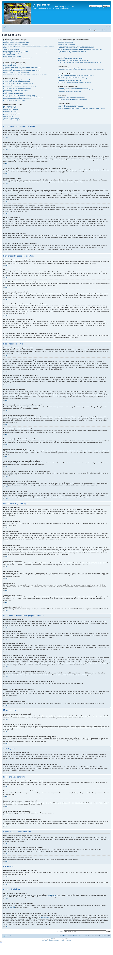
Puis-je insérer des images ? (11, 111)
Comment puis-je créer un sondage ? (13, 85)
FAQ (92, 30)
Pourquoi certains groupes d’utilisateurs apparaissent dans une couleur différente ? (80, 49)
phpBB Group (52, 895)
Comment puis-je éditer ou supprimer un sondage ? (17, 88)
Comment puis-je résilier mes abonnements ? (70, 91)
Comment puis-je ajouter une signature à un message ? (18, 83)
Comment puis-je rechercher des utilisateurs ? (70, 80)
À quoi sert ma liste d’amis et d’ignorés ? (68, 68)
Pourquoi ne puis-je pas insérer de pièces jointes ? (16, 92)
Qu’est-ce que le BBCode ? (10, 106)
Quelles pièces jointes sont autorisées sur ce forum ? (72, 97)
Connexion (107, 30)
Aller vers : (60, 931)
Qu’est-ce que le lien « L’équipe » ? (67, 53)
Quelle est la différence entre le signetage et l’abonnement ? (73, 88)
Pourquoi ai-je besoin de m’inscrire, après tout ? (16, 42)
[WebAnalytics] (2, 943)
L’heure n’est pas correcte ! (10, 65)
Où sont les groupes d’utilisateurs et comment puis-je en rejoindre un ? (76, 46)
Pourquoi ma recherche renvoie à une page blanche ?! (72, 79)
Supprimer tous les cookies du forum (77, 935)
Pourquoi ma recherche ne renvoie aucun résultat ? (71, 77)
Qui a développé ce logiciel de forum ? (68, 105)
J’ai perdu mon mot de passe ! (11, 49)
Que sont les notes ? (8, 116)
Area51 (12, 907)
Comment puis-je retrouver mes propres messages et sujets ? (74, 82)
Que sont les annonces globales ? (12, 113)
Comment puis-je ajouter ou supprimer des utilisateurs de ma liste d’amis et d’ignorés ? (81, 69)
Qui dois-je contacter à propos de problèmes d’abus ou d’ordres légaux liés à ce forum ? (81, 108)
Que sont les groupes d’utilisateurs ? (67, 44)
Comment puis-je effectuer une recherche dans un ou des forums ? (76, 75)
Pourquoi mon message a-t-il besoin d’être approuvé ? (17, 98)
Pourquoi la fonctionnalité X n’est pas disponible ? (71, 106)
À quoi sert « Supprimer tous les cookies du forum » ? (17, 58)
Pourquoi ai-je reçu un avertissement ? (13, 93)
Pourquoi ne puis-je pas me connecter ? (14, 41)
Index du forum (9, 27)
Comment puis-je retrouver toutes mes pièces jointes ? (72, 99)
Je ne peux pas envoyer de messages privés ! (70, 58)
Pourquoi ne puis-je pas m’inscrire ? (12, 56)
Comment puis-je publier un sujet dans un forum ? (16, 80)
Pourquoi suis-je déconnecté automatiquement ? (16, 44)
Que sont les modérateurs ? (65, 42)
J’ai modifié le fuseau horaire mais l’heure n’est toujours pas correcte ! (21, 67)
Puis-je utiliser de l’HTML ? (10, 108)
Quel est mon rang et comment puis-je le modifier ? (16, 72)
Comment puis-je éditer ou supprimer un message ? (17, 81)
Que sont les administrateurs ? (66, 41)
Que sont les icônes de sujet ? (11, 120)
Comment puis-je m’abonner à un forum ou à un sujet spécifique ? (75, 90)
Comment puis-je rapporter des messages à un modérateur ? (19, 95)
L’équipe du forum (61, 935)
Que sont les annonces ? (10, 114)
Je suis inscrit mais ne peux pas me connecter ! (16, 51)
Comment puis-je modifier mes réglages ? (14, 64)
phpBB (51, 939)
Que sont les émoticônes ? (10, 109)
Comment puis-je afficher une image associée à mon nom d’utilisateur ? (22, 70)
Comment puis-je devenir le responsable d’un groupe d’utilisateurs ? (76, 47)
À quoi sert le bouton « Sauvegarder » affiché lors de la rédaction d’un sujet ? (23, 97)
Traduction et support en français (50, 940)
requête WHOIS (44, 917)
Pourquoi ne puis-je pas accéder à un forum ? (15, 90)
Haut (6, 138)
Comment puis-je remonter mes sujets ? (14, 100)
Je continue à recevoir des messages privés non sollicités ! (73, 60)
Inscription (99, 30)
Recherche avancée (104, 8)
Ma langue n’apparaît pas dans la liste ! (13, 69)
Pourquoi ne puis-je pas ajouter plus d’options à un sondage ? (19, 86)
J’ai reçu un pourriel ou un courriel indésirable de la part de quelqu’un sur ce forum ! (80, 62)
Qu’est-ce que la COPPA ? (10, 54)
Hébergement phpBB (65, 940)
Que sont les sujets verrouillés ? (12, 118)
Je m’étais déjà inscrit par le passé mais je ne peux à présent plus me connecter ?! (25, 53)
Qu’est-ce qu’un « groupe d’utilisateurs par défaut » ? (72, 51)
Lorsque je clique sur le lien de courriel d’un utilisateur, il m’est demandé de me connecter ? (27, 74)
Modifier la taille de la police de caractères (108, 26)
